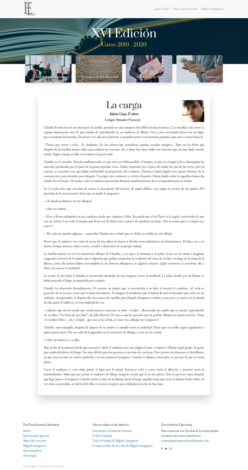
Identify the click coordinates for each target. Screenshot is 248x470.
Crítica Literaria (102, 435)
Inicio (27, 431)
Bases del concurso (34, 440)
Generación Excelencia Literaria (112, 431)
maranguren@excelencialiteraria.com (186, 440)
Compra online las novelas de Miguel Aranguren (122, 445)
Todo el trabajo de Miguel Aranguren (115, 440)
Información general (36, 435)
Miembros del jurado (152, 77)
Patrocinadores (32, 450)
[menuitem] (162, 9)
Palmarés (212, 77)
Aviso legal (29, 455)
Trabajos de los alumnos (99, 77)
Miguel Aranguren (34, 445)
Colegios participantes (51, 77)
